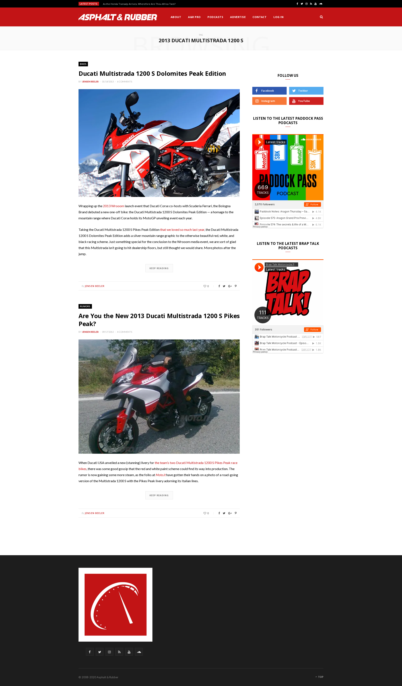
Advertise (238, 17)
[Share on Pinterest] (236, 286)
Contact (260, 17)
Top (320, 677)
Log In (278, 17)
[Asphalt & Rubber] (118, 17)
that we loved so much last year (182, 229)
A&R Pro (194, 17)
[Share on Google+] (230, 286)
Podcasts (215, 17)
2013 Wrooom (113, 206)
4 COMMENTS (124, 331)
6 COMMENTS (124, 81)
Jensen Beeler (90, 81)
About (176, 17)
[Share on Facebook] (219, 286)
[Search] (321, 17)
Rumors (85, 306)
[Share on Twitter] (224, 286)
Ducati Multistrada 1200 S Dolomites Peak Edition (152, 73)
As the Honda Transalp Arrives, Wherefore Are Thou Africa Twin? (139, 4)
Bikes (83, 64)
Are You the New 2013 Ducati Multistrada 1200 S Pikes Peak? (159, 320)
